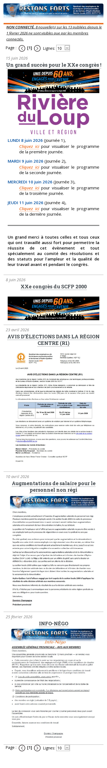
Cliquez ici (29, 146)
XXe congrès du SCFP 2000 (54, 286)
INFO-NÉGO (53, 623)
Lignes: (49, 48)
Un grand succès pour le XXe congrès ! (53, 64)
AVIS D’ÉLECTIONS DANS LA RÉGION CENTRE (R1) (53, 339)
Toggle (12, 10)
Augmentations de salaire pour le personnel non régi (53, 486)
